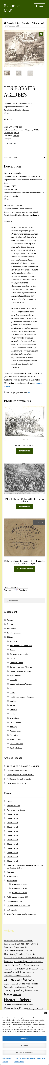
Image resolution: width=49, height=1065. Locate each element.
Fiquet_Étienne (9, 969)
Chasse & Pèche (16, 663)
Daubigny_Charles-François (19, 953)
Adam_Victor (8, 940)
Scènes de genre (16, 744)
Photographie (15, 731)
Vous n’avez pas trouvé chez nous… (21, 914)
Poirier (16, 135)
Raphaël (40, 1009)
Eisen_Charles (24, 965)
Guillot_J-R (30, 972)
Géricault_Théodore (12, 976)
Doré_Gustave (13, 965)
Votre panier (12, 910)
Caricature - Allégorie (30, 23)
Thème (17, 23)
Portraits (14, 735)
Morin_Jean (17, 995)
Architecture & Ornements (21, 646)
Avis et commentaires (16, 810)
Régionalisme (15, 739)
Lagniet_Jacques (10, 984)
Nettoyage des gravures (17, 783)
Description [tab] (10, 157)
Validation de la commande (18, 905)
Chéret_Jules (27, 950)
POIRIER (36, 130)
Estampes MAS (13, 8)
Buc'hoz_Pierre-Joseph (27, 943)
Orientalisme (15, 722)
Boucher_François (10, 944)
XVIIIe (16, 133)
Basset (15, 941)
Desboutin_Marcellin (36, 958)
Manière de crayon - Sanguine (22, 697)
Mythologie (14, 718)
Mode (12, 714)
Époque (10, 624)
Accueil (10, 23)
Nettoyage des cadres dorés (19, 779)
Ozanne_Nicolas (11, 1004)
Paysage (13, 726)
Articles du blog (13, 805)
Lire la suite (24, 450)
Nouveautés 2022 (19, 893)
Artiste (10, 620)
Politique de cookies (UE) (17, 897)
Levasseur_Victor (25, 987)
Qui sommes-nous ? (15, 901)
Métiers (13, 705)
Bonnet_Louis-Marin (25, 941)
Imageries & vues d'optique (21, 684)
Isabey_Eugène (26, 976)
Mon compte (12, 876)
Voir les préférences (24, 1052)
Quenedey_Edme (15, 1008)
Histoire (13, 680)
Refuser (24, 1045)
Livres (12, 692)
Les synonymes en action (17, 770)
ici (29, 392)
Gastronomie (15, 675)
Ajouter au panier (24, 568)
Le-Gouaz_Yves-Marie (26, 983)
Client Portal (12, 814)
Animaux (13, 641)
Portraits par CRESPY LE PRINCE (20, 775)
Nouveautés (12, 880)
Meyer (8, 994)
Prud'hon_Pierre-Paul (25, 1004)
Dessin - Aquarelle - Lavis (20, 671)
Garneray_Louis (23, 968)
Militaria (13, 709)
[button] (45, 1013)
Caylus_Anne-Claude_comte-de (15, 947)
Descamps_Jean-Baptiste (18, 961)
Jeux (11, 688)
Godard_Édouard (18, 972)
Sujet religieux (16, 748)
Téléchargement (14, 633)
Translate (22, 590)
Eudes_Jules (35, 965)
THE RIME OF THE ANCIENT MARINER (23, 766)
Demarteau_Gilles (22, 958)
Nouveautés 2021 (19, 888)
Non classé (11, 628)
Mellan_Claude (32, 991)
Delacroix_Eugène (10, 958)
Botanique (14, 650)
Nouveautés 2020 (19, 884)
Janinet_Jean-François (19, 979)
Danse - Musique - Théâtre (21, 667)
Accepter (24, 1039)
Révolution (8, 133)
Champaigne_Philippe (13, 950)
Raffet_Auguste (32, 1009)
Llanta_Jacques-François (15, 990)
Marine (13, 701)
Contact (10, 872)
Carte (12, 658)
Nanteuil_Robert (17, 999)
